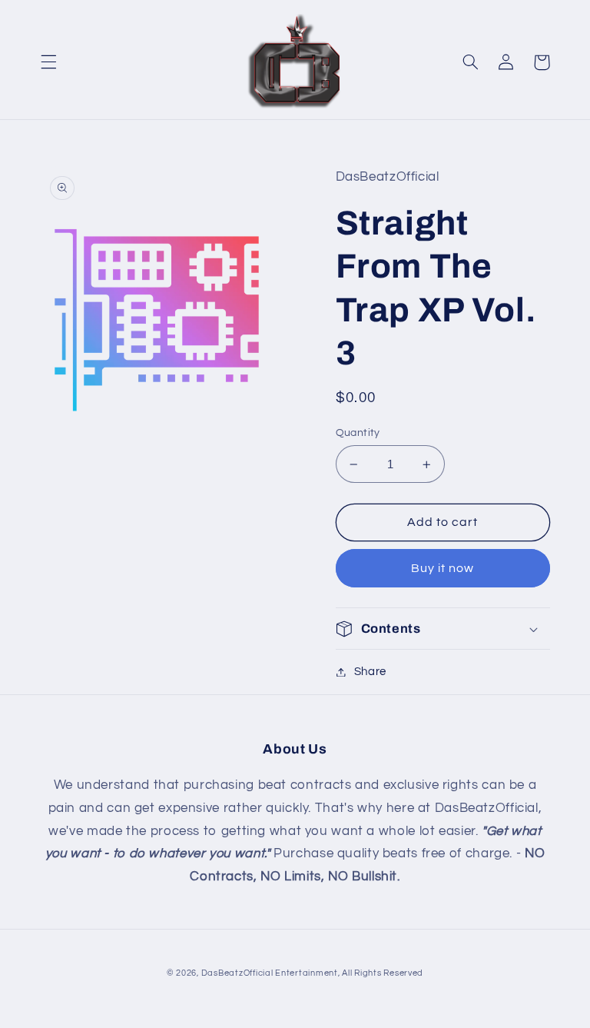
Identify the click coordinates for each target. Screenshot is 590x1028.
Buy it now (443, 568)
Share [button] (370, 671)
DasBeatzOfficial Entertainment (269, 973)
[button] (48, 62)
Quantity (358, 433)
